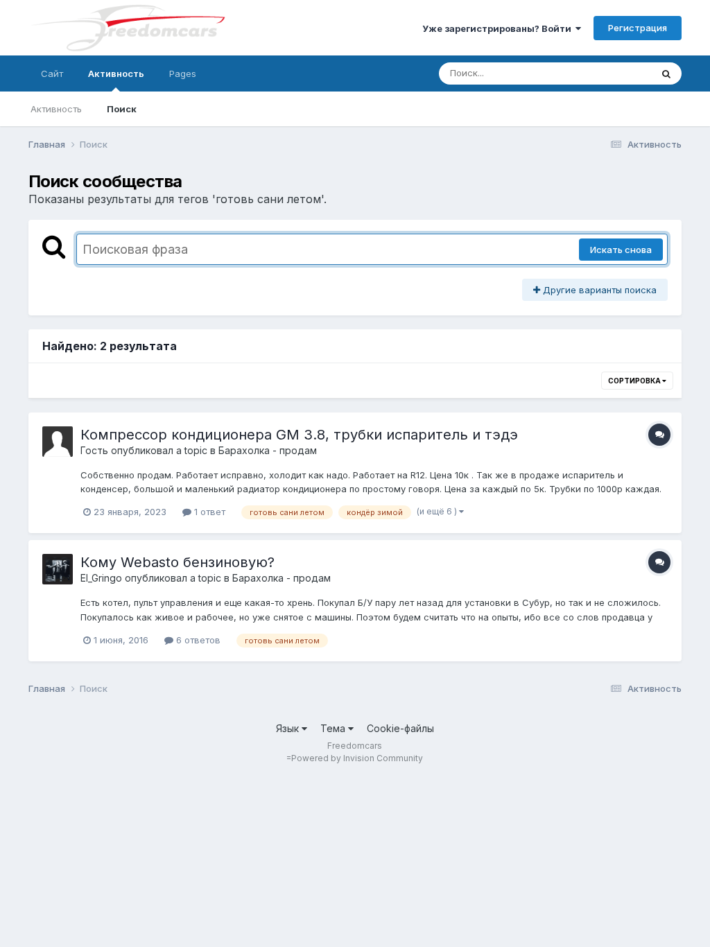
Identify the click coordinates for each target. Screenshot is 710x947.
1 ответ (208, 511)
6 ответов (196, 639)
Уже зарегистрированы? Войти (498, 28)
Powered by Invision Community (357, 758)
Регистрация (637, 27)
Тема (334, 728)
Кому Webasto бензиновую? (177, 562)
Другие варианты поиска (598, 289)
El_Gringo (101, 578)
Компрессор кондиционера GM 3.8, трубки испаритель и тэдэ (299, 434)
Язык (289, 728)
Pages (182, 73)
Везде (619, 73)
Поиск (122, 108)
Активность (116, 73)
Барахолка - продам (267, 450)
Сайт (52, 73)
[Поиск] (666, 73)
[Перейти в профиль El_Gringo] (57, 569)
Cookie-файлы (400, 728)
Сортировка (635, 380)
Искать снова (621, 249)
